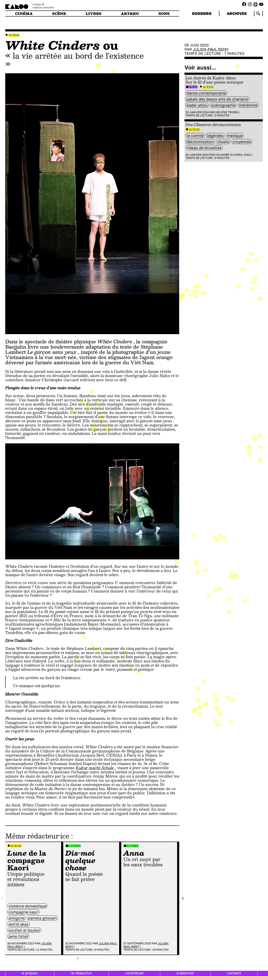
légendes (215, 135)
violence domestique (27, 906)
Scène (14, 35)
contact (234, 973)
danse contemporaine (206, 93)
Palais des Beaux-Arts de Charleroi (217, 99)
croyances (242, 141)
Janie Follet (18, 936)
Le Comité (195, 135)
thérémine (248, 105)
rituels (223, 141)
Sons (193, 87)
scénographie (223, 105)
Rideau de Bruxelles (204, 147)
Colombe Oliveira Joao (233, 154)
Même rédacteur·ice (37, 835)
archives (237, 13)
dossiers (201, 13)
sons (164, 13)
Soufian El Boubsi (24, 930)
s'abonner (185, 973)
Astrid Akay (18, 924)
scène (59, 13)
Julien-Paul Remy (211, 49)
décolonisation (200, 141)
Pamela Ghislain (42, 918)
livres (93, 13)
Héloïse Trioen (226, 112)
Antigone (16, 918)
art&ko (130, 13)
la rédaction (81, 973)
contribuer (134, 973)
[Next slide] (183, 898)
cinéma (24, 13)
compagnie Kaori (24, 912)
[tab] (78, 958)
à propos (30, 973)
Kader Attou (197, 105)
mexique (234, 135)
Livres (75, 845)
